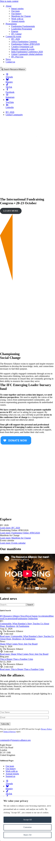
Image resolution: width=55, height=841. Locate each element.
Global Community (14, 114)
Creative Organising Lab (22, 46)
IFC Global (16, 34)
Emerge (14, 31)
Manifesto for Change (21, 16)
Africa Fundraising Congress (24, 41)
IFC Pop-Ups (17, 57)
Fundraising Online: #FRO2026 (25, 44)
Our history (16, 13)
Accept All (27, 820)
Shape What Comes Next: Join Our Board (19, 644)
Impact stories (17, 8)
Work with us (17, 18)
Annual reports (18, 21)
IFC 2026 (15, 39)
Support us (10, 776)
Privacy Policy (46, 729)
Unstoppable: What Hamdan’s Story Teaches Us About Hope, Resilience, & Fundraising (24, 624)
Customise (27, 827)
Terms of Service (9, 732)
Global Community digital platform (27, 54)
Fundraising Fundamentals (23, 26)
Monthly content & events (22, 49)
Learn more (10, 528)
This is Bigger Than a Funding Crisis (16, 659)
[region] (27, 818)
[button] (1, 67)
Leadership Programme (21, 29)
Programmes (11, 24)
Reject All (27, 835)
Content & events (13, 36)
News (8, 59)
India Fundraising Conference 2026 (27, 51)
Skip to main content (9, 1)
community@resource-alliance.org (15, 740)
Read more (27, 637)
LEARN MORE (10, 211)
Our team (15, 11)
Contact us (10, 62)
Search (30, 605)
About (8, 6)
